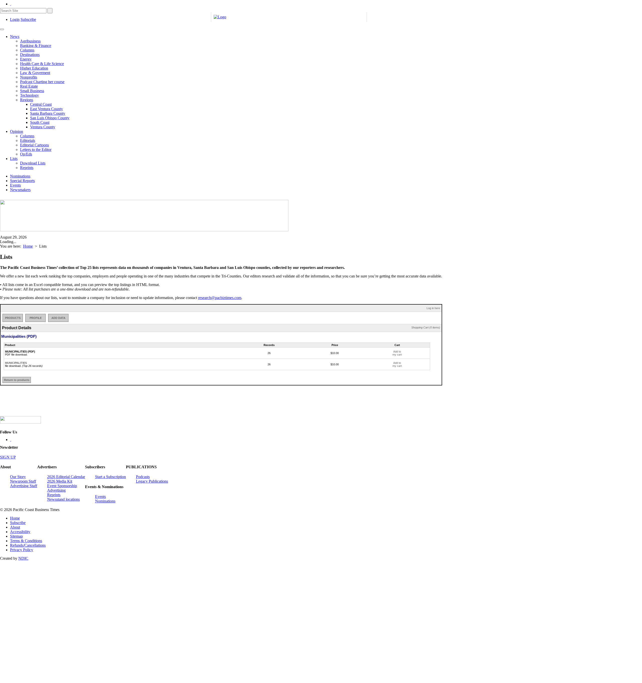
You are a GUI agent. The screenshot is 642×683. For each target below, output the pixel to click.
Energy (26, 59)
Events (15, 185)
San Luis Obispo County (49, 118)
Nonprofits (28, 77)
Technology (29, 95)
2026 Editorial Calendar (66, 477)
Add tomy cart (397, 353)
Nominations (20, 176)
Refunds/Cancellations (28, 545)
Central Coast (41, 104)
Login (15, 19)
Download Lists (32, 163)
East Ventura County (46, 109)
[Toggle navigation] (2, 29)
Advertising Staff (23, 486)
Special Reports (22, 181)
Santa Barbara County (47, 113)
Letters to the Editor (35, 149)
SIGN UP (8, 457)
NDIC (23, 558)
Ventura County (42, 127)
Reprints (26, 167)
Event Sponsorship (62, 486)
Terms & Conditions (26, 541)
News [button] (14, 36)
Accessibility (20, 532)
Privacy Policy (21, 550)
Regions (26, 100)
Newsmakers (20, 190)
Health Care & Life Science (42, 64)
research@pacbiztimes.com (219, 298)
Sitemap (16, 536)
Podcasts (143, 477)
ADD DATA (58, 317)
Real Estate (29, 86)
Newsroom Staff (23, 481)
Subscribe (28, 19)
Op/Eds (26, 154)
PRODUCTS (13, 317)
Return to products (16, 379)
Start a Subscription (110, 477)
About (15, 527)
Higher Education (34, 68)
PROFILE (36, 317)
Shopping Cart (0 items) (425, 327)
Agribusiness (30, 41)
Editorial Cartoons (34, 145)
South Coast (39, 122)
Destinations (30, 54)
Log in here (433, 308)
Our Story (18, 477)
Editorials (27, 140)
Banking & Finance (35, 45)
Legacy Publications (152, 481)
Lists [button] (14, 158)
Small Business (32, 91)
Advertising (56, 490)
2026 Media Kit (59, 481)
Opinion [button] (16, 131)
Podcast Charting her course (42, 82)
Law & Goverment (35, 73)
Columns (27, 50)
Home (28, 246)
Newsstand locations (63, 499)
